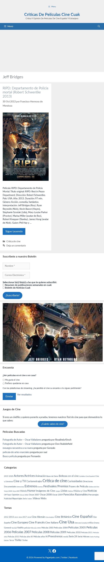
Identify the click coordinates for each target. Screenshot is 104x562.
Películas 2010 (74, 532)
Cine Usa (66, 522)
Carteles (82, 476)
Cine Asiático (50, 517)
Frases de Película (78, 486)
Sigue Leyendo (14, 231)
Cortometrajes (34, 481)
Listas (64, 491)
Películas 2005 (77, 527)
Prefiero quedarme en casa (16, 383)
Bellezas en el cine (69, 476)
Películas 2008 (41, 532)
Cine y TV (20, 481)
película (27, 528)
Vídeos (36, 498)
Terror (11, 540)
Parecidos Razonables (75, 494)
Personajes (93, 495)
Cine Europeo (19, 522)
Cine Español (90, 476)
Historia (23, 491)
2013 (11, 517)
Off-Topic (7, 495)
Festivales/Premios (55, 486)
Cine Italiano (51, 522)
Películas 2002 (35, 528)
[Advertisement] (52, 50)
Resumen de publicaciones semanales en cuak (28, 285)
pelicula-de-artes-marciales (16, 452)
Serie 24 (73, 536)
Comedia (84, 523)
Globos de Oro (94, 487)
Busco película (10, 456)
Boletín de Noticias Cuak (17, 288)
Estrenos (31, 486)
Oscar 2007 (34, 495)
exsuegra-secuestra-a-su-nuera (18, 448)
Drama (96, 523)
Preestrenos (55, 536)
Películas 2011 (86, 532)
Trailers (29, 498)
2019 (6, 476)
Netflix (20, 528)
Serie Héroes (84, 537)
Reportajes (17, 498)
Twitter (64, 558)
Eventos (40, 487)
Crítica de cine (13, 241)
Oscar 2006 (24, 495)
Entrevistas (20, 487)
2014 (20, 517)
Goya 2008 (8, 491)
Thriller (18, 540)
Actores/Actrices (24, 475)
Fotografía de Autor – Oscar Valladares (22, 440)
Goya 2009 (16, 491)
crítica (90, 523)
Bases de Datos (52, 476)
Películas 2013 (13, 537)
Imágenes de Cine (45, 491)
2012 (6, 517)
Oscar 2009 (57, 495)
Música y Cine (80, 491)
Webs (43, 498)
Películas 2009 (58, 532)
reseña (65, 537)
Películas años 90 (40, 537)
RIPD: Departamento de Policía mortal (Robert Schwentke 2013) (25, 92)
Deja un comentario (16, 246)
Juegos (58, 491)
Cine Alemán (38, 517)
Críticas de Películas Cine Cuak (52, 15)
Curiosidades (74, 481)
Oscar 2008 (46, 494)
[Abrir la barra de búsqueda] (99, 26)
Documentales (10, 487)
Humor (31, 490)
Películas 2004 (61, 528)
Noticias (92, 490)
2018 (29, 517)
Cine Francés (37, 522)
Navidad (14, 528)
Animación (40, 476)
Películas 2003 (47, 528)
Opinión (15, 495)
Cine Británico (63, 517)
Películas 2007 (21, 532)
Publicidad (8, 499)
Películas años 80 (26, 537)
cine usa (78, 523)
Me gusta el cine (12, 380)
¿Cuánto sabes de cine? (52, 424)
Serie (25, 498)
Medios (70, 491)
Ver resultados (24, 394)
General (7, 528)
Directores (88, 481)
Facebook (73, 558)
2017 (24, 517)
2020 (11, 476)
